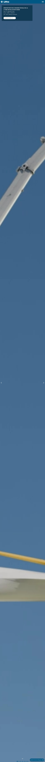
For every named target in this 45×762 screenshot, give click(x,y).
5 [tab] (24, 761)
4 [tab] (22, 761)
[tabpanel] (22, 383)
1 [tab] (17, 761)
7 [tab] (27, 761)
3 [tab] (20, 761)
